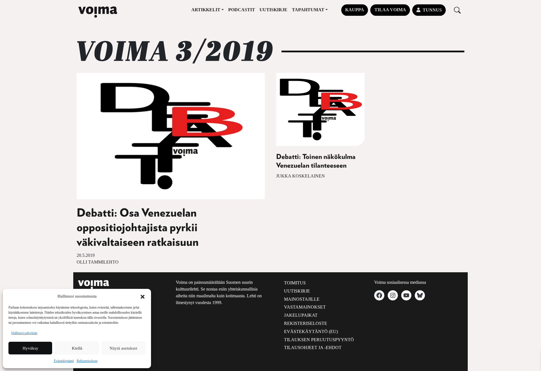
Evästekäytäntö (64, 361)
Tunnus (432, 10)
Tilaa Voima (390, 9)
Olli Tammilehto (98, 262)
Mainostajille (302, 299)
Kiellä (77, 348)
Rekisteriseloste (87, 361)
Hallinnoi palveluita (24, 333)
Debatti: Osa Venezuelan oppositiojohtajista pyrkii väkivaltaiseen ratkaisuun (138, 228)
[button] (142, 296)
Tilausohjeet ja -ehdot (313, 347)
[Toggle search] (457, 10)
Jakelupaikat (301, 315)
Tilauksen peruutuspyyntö (319, 339)
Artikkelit (205, 9)
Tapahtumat (308, 9)
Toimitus (295, 282)
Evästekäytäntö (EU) (311, 331)
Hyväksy (30, 348)
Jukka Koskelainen (300, 176)
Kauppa (354, 9)
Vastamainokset (305, 307)
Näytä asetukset (123, 348)
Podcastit (241, 9)
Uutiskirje (273, 9)
